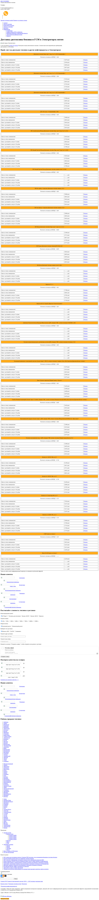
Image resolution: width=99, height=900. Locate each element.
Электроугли (6, 737)
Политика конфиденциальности (9, 886)
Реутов (5, 740)
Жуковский (6, 724)
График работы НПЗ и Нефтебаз (14, 32)
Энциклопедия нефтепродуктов (14, 34)
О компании (9, 30)
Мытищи (5, 741)
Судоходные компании (17, 711)
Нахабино (5, 795)
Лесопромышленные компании (13, 699)
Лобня (5, 787)
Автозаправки (12, 707)
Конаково (5, 778)
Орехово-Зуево (7, 800)
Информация (6, 29)
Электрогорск (6, 825)
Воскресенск (6, 750)
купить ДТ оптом (13, 45)
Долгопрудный (7, 745)
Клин (4, 775)
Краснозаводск (7, 782)
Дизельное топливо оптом (14, 883)
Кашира (5, 771)
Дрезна (5, 758)
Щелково (5, 823)
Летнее (8, 847)
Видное (5, 731)
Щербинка (6, 732)
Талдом (5, 816)
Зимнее (8, 845)
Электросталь (6, 826)
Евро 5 (8, 849)
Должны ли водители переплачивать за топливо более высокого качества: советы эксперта (25, 869)
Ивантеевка (6, 769)
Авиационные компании (13, 690)
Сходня (5, 814)
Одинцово (6, 733)
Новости (8, 36)
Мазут (7, 841)
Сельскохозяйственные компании (12, 607)
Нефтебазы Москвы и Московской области (17, 33)
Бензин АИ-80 (12, 835)
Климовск (5, 774)
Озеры (5, 799)
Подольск (5, 730)
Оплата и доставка (8, 26)
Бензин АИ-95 (12, 838)
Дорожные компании (17, 702)
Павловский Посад (8, 801)
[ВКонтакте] (1, 876)
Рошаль (5, 806)
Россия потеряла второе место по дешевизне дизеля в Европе (18, 858)
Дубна (5, 760)
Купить (85, 59)
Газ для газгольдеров (8, 852)
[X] (5, 876)
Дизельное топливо (8, 844)
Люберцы (5, 722)
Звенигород (6, 766)
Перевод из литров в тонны (20, 20)
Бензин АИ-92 (12, 836)
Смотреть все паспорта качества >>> (10, 679)
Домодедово (6, 728)
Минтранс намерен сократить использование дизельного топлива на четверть (22, 865)
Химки (5, 723)
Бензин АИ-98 (12, 839)
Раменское (6, 726)
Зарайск (5, 765)
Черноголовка (6, 820)
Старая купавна (7, 736)
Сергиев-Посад (7, 809)
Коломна (5, 777)
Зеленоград (6, 767)
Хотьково (5, 818)
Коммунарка (6, 735)
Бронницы (6, 727)
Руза (4, 808)
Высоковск (6, 752)
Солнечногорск (7, 812)
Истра (4, 770)
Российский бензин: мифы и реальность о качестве (16, 866)
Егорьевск (6, 761)
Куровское (6, 784)
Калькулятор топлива (8, 25)
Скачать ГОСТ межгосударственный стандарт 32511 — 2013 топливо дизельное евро (22, 881)
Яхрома (5, 827)
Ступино (5, 813)
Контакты (5, 28)
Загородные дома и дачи (17, 694)
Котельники (6, 779)
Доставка (8, 848)
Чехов (4, 821)
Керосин (8, 840)
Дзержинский (6, 756)
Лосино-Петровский (8, 788)
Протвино (5, 803)
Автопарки (22, 577)
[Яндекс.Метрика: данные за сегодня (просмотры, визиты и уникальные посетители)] (6, 896)
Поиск (2, 877)
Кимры (5, 773)
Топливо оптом (7, 832)
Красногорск (6, 744)
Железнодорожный (8, 763)
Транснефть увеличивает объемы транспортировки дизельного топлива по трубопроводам (25, 863)
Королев (5, 743)
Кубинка (5, 783)
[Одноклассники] (3, 876)
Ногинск (5, 796)
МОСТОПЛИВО (5, 1)
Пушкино (5, 804)
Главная (5, 22)
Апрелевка (6, 747)
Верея (4, 748)
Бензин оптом (9, 834)
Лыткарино (6, 791)
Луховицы (6, 790)
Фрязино (5, 817)
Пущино (5, 805)
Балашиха (5, 739)
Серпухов (5, 810)
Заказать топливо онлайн (7, 20)
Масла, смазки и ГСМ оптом (10, 851)
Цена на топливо (7, 24)
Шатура (5, 822)
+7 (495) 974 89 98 (15, 4)
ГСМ (7, 843)
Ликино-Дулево (7, 786)
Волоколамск (6, 749)
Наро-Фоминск (7, 794)
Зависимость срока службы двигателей (13, 867)
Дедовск (5, 754)
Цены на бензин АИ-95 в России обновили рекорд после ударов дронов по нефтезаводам (25, 861)
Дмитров (5, 757)
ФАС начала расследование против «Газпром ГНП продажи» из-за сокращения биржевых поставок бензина (30, 857)
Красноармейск (7, 780)
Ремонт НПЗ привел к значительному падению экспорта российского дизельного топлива (25, 862)
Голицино (5, 753)
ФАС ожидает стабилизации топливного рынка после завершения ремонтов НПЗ (23, 860)
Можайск (5, 792)
